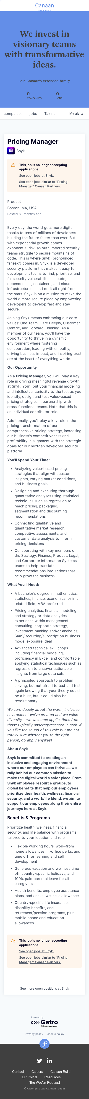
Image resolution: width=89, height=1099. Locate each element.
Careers (37, 1072)
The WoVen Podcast (44, 1083)
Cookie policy (55, 1034)
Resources (52, 1077)
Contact (18, 1072)
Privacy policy (34, 1034)
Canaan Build (60, 1072)
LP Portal (29, 1077)
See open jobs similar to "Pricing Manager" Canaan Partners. (43, 184)
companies (13, 113)
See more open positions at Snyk (44, 988)
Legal (61, 1089)
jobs (33, 113)
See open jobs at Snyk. (36, 175)
